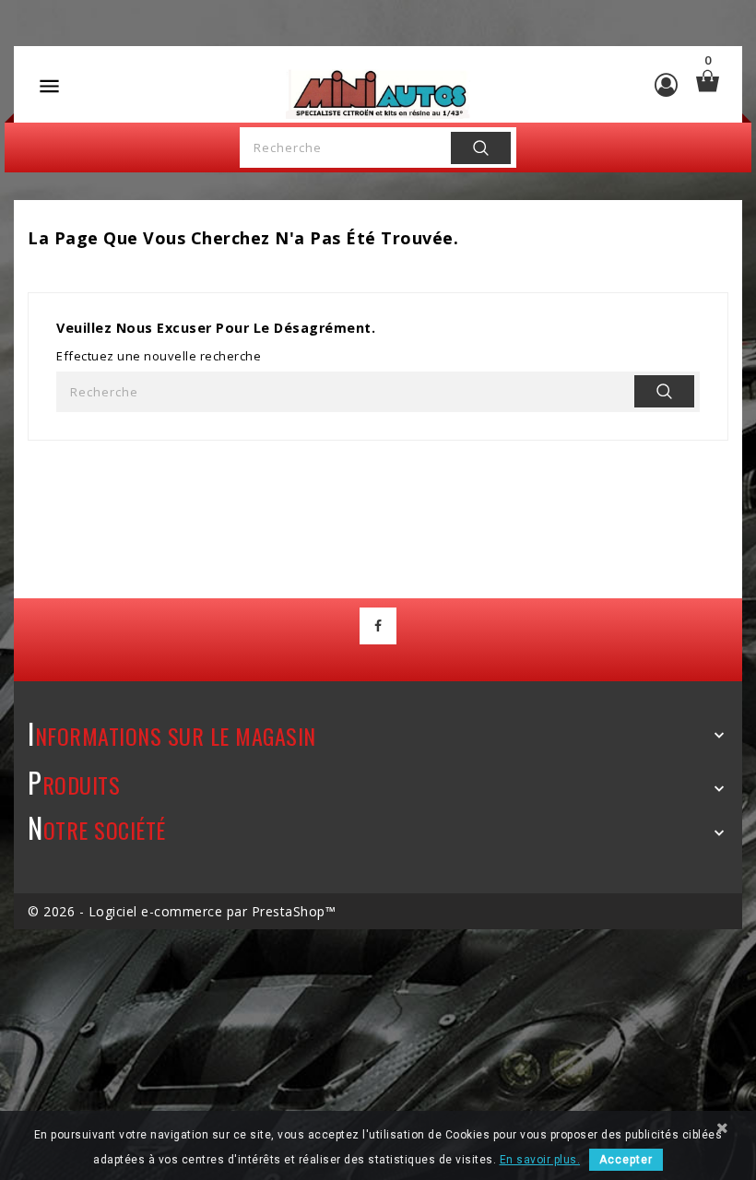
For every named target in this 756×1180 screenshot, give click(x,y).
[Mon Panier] (707, 80)
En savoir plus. (540, 1159)
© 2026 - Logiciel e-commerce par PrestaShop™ (182, 911)
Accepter (626, 1159)
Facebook (378, 626)
